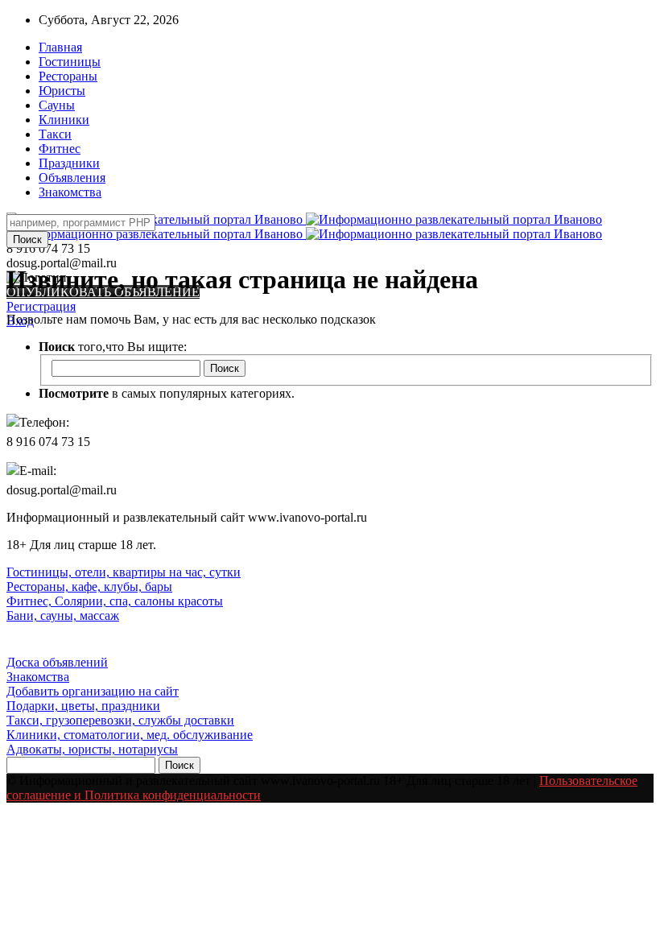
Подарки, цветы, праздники (83, 705)
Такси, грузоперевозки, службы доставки (120, 720)
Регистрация (41, 306)
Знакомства (37, 677)
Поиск (27, 239)
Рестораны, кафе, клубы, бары (89, 586)
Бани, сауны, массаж (62, 615)
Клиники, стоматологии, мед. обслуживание (129, 734)
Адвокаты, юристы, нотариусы (92, 749)
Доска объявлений (57, 662)
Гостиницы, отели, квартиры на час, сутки (123, 572)
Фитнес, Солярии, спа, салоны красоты (114, 601)
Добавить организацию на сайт (92, 691)
